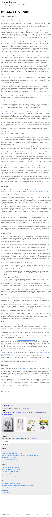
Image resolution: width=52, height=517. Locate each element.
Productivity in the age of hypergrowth (27, 20)
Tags (9, 5)
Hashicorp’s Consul (10, 113)
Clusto (11, 62)
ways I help (26, 408)
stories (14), (4, 16)
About (25, 5)
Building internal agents (8, 451)
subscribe (18, 438)
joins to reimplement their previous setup (26, 340)
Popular (4, 5)
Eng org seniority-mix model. (9, 457)
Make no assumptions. (7, 473)
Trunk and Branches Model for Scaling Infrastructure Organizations (18, 485)
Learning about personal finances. (10, 487)
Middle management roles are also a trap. (12, 469)
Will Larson (10, 405)
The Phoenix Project (30, 37)
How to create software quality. (9, 459)
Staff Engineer (18, 412)
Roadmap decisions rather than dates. (11, 467)
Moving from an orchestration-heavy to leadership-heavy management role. (20, 455)
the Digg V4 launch (22, 368)
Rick (26, 285)
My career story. (6, 492)
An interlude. (5, 490)
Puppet (41, 139)
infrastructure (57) (12, 16)
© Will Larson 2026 (6, 514)
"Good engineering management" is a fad (12, 453)
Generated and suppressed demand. (11, 471)
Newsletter (15, 5)
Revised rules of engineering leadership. (12, 476)
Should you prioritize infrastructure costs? (12, 483)
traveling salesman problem (37, 191)
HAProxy (47, 146)
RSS (20, 5)
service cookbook (18, 85)
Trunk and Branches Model (11, 20)
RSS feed (35, 438)
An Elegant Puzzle (10, 412)
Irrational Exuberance (9, 2)
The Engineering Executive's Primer (31, 412)
